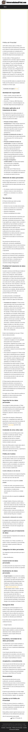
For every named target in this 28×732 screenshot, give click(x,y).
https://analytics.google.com (12, 586)
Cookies (25, 727)
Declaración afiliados (14, 729)
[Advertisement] (14, 26)
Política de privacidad (17, 727)
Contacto (3, 727)
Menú (5, 7)
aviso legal (10, 424)
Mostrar (16, 88)
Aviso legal (8, 727)
